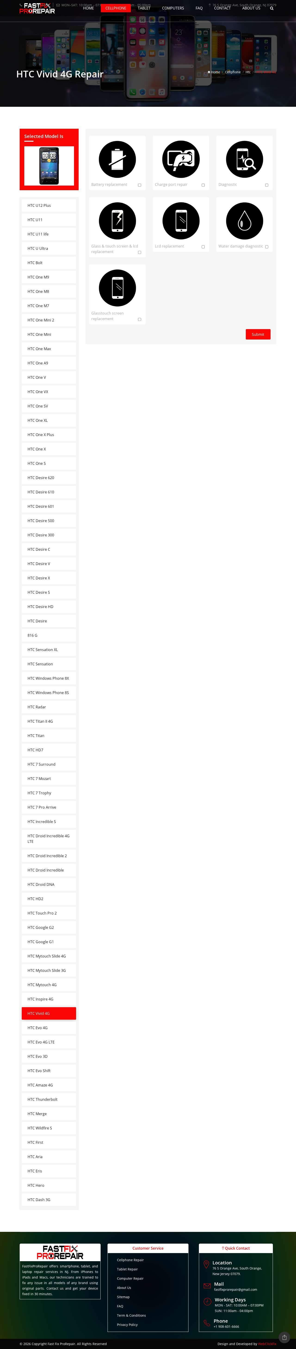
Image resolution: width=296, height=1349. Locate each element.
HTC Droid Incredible (46, 870)
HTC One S (37, 463)
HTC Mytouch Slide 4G (47, 956)
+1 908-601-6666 (226, 1326)
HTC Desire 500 (41, 520)
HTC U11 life (38, 234)
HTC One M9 (38, 277)
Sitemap (123, 1297)
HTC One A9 (38, 363)
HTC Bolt (35, 262)
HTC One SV (38, 406)
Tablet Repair (127, 1269)
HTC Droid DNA (41, 884)
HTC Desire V (39, 563)
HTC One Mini (39, 334)
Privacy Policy (127, 1324)
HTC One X (37, 449)
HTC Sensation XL (43, 649)
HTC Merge (37, 1113)
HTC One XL (38, 420)
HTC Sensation (40, 664)
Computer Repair (130, 1278)
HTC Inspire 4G (40, 999)
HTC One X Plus (41, 434)
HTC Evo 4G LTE (41, 1042)
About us (251, 8)
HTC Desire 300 (41, 535)
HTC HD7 (35, 750)
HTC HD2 (35, 898)
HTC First (35, 1142)
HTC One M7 (38, 305)
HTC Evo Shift (39, 1070)
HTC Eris (35, 1171)
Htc (248, 72)
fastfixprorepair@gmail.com (235, 1289)
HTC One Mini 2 (41, 320)
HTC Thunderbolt (43, 1099)
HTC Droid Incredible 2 (47, 855)
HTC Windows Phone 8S (48, 692)
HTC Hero (36, 1185)
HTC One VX (38, 391)
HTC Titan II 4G (40, 721)
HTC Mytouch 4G (42, 984)
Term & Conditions (131, 1315)
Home (88, 8)
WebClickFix (267, 1344)
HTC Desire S (39, 592)
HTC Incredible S (42, 821)
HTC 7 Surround (42, 764)
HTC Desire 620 (41, 477)
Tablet (144, 8)
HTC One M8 (38, 291)
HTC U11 (35, 219)
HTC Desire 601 (41, 506)
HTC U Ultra (38, 248)
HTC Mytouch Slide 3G (47, 970)
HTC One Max (39, 348)
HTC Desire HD (40, 606)
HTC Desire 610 (41, 492)
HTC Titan (36, 735)
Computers (173, 8)
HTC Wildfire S (40, 1128)
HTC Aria (35, 1156)
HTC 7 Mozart (39, 778)
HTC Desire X (39, 578)
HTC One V (37, 377)
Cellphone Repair (130, 1260)
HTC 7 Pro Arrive (42, 807)
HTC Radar (37, 707)
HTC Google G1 (41, 941)
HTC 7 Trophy (39, 792)
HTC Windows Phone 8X (48, 678)
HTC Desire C (39, 549)
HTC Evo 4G (38, 1027)
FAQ (199, 8)
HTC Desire (37, 621)
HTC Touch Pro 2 (42, 913)
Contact (222, 8)
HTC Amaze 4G (40, 1085)
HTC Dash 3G (39, 1199)
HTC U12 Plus (39, 205)
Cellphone (115, 8)
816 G (32, 635)
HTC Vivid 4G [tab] (39, 1013)
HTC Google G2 (41, 927)
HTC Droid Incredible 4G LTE (49, 838)
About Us (124, 1287)
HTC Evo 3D (38, 1056)
